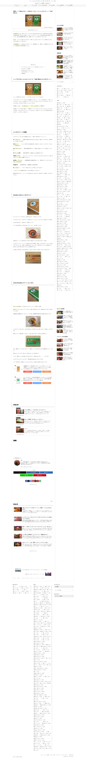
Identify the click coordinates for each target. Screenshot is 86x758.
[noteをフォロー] (27, 466)
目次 (32, 64)
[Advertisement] (33, 55)
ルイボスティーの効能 (26, 68)
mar (23, 463)
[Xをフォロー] (23, 466)
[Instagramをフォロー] (24, 466)
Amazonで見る (47, 371)
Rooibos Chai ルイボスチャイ (27, 70)
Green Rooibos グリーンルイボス (28, 71)
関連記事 (23, 73)
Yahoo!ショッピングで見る (37, 371)
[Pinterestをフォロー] (29, 466)
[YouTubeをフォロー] (26, 466)
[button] (72, 81)
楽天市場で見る (28, 371)
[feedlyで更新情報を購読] (31, 466)
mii (21, 460)
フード (15, 440)
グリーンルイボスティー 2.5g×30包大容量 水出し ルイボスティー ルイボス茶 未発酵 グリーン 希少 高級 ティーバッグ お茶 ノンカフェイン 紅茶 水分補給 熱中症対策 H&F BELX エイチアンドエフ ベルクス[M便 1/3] (37, 379)
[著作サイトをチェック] (21, 466)
